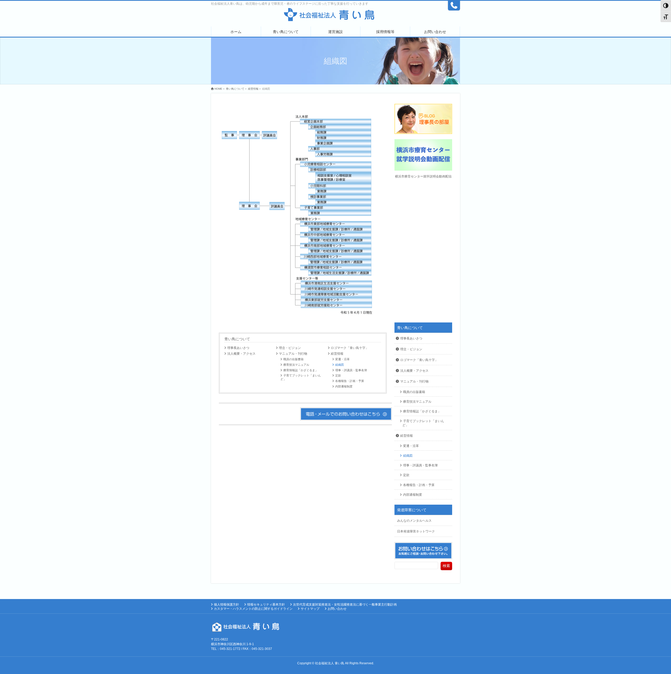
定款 (338, 375)
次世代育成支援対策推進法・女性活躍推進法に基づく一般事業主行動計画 (345, 604)
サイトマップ (310, 609)
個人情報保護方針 (226, 604)
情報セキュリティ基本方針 (266, 604)
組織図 (339, 364)
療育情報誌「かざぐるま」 (300, 370)
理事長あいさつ (238, 348)
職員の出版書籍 (293, 359)
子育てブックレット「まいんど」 (300, 377)
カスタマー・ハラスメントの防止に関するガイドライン (253, 609)
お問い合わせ (337, 609)
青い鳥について (237, 339)
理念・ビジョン (290, 348)
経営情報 (337, 353)
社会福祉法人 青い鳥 (329, 663)
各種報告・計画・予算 (349, 380)
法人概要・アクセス (241, 353)
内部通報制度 (344, 386)
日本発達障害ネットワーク (416, 531)
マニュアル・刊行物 (293, 353)
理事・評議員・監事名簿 (351, 370)
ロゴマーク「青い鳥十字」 (350, 348)
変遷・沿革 (342, 359)
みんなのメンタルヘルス (414, 520)
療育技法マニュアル (296, 364)
